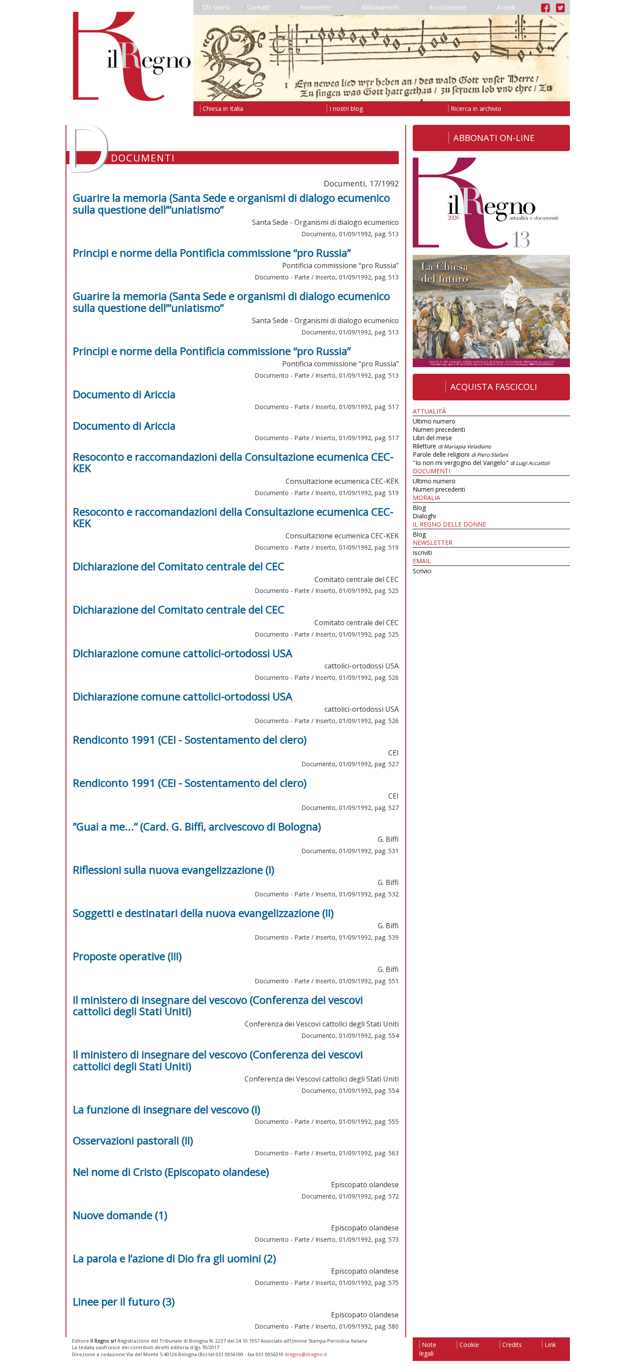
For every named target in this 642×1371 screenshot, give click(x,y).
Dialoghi (424, 516)
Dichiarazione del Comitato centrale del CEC (178, 566)
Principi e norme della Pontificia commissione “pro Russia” (212, 252)
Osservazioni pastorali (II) (133, 1140)
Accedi (506, 7)
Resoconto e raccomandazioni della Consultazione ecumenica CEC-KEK (233, 462)
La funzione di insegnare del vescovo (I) (166, 1109)
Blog (419, 507)
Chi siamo (217, 7)
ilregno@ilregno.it (306, 1354)
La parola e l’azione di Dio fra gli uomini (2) (174, 1258)
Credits (512, 1344)
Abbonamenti (380, 7)
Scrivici (422, 571)
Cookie (469, 1344)
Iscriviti (422, 552)
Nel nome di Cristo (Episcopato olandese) (171, 1171)
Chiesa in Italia (223, 108)
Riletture (452, 446)
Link (550, 1344)
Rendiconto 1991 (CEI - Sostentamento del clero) (190, 739)
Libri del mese (432, 438)
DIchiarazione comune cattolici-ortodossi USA (182, 653)
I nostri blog (346, 108)
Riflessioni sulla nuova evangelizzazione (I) (173, 869)
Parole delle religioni (460, 454)
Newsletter (315, 7)
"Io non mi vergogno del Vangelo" (481, 462)
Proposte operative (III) (127, 956)
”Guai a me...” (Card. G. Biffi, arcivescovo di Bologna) (197, 826)
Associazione (447, 7)
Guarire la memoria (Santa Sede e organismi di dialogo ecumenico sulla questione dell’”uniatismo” (231, 203)
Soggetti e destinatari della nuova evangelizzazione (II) (203, 913)
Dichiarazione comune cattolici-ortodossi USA (182, 696)
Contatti (258, 7)
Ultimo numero (434, 421)
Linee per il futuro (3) (124, 1301)
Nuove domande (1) (120, 1215)
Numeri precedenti (439, 429)
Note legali (427, 1348)
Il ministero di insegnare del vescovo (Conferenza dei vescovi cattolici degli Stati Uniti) (218, 1005)
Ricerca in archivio (476, 108)
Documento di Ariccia (124, 394)
